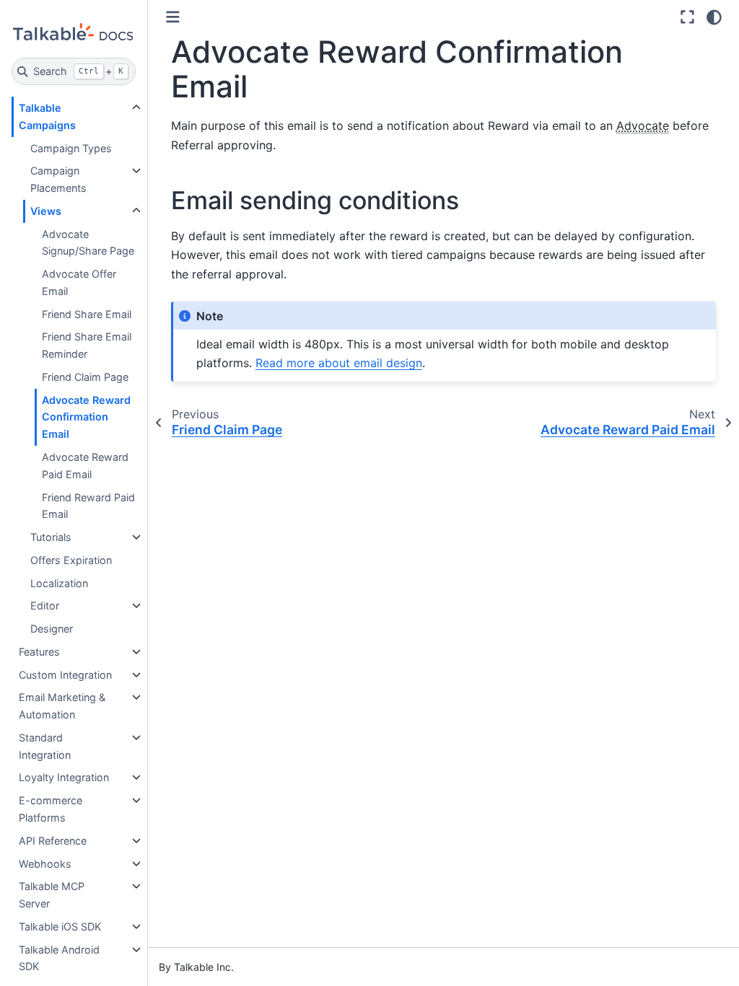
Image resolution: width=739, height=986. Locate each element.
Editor (44, 605)
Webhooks (45, 864)
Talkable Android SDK (59, 958)
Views (45, 211)
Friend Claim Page (85, 377)
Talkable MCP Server (51, 895)
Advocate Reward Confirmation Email (86, 417)
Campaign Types (71, 148)
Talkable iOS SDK (60, 926)
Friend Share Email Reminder (86, 345)
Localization (59, 583)
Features (39, 652)
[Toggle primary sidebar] (172, 17)
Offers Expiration (71, 560)
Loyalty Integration (64, 777)
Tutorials (50, 537)
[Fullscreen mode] (687, 17)
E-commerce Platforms (50, 809)
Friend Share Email (86, 314)
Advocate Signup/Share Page (88, 242)
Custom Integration (65, 675)
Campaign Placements (58, 179)
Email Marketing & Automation (62, 706)
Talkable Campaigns (47, 116)
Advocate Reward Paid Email (85, 465)
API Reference (53, 841)
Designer (51, 628)
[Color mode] (714, 17)
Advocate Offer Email (79, 282)
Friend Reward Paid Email (88, 506)
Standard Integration (45, 746)
